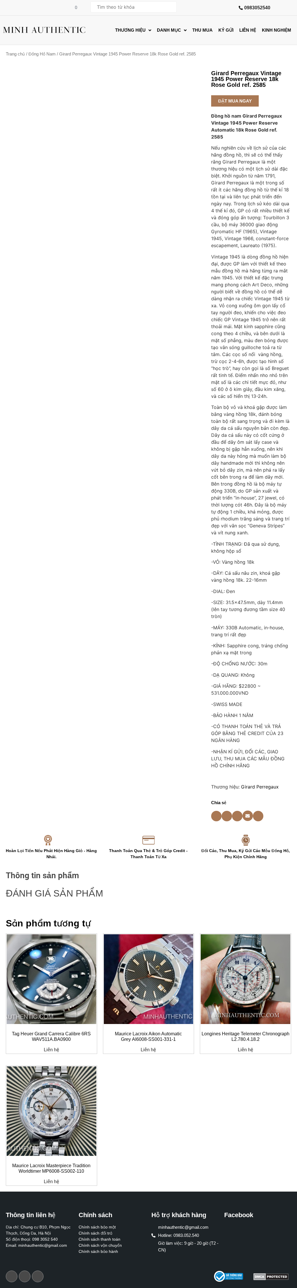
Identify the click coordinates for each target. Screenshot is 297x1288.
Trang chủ (15, 54)
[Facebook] (11, 1276)
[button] (235, 101)
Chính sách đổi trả (95, 1233)
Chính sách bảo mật (97, 1227)
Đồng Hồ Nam (42, 54)
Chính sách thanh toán (99, 1239)
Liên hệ (51, 1050)
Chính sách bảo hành (98, 1251)
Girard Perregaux (260, 787)
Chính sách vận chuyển (100, 1245)
